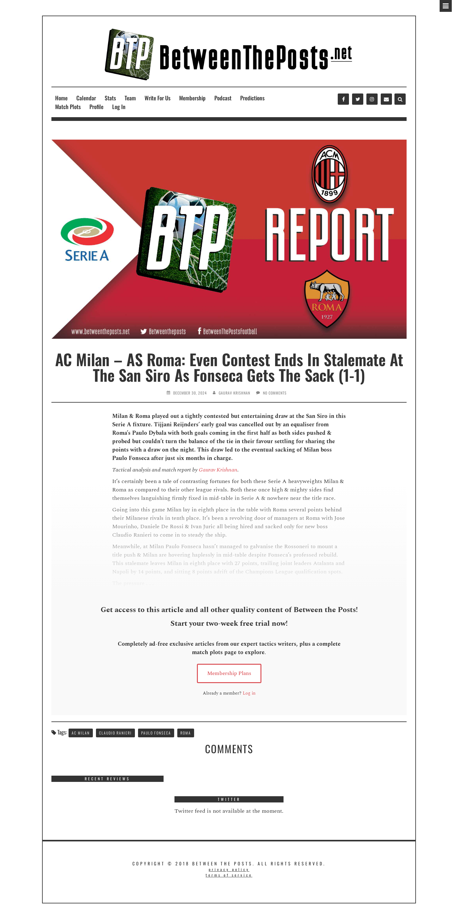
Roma (185, 732)
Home (61, 98)
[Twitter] (357, 99)
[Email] (386, 99)
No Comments (275, 392)
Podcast (222, 98)
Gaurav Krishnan (234, 392)
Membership (192, 98)
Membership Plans (229, 673)
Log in (249, 693)
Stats (110, 98)
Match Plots (68, 107)
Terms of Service (229, 875)
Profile (96, 107)
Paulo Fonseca (156, 732)
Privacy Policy (229, 869)
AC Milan (81, 732)
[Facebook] (343, 99)
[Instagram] (372, 99)
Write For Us (157, 98)
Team (130, 98)
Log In (119, 107)
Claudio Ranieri (115, 732)
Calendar (86, 98)
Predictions (252, 98)
